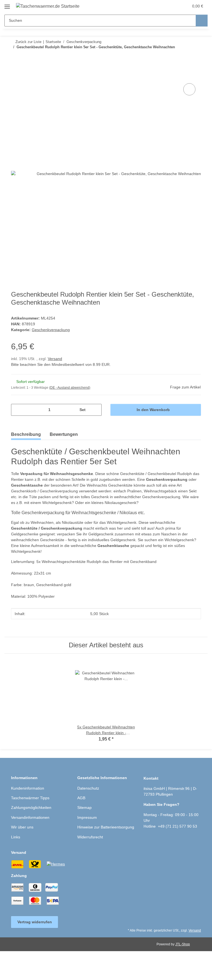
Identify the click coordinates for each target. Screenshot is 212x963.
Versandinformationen (30, 817)
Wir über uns (22, 827)
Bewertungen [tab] (64, 434)
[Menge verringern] (17, 409)
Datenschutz (88, 788)
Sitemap (84, 807)
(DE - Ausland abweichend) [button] (69, 388)
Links (15, 837)
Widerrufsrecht (90, 837)
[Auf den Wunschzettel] (189, 89)
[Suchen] (202, 20)
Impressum (87, 817)
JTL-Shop (182, 944)
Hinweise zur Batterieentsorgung (105, 827)
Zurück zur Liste (28, 42)
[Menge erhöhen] (95, 409)
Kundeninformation (27, 788)
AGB (81, 798)
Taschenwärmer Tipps (30, 798)
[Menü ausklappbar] (7, 4)
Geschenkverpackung (51, 330)
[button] (163, 6)
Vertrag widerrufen (34, 922)
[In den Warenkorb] (15, 76)
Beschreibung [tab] (26, 434)
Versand (55, 358)
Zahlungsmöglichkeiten (31, 807)
